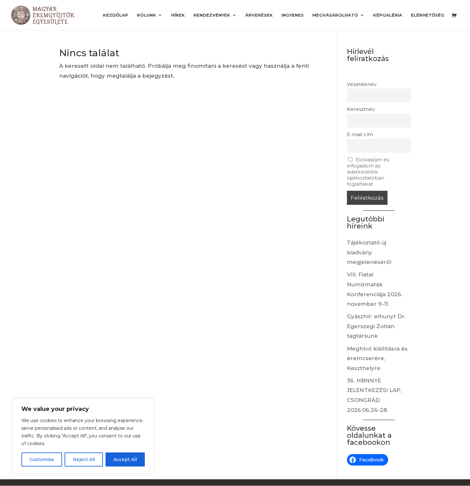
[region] (83, 435)
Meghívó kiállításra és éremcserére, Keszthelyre (377, 358)
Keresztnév (361, 109)
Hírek (178, 15)
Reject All (84, 459)
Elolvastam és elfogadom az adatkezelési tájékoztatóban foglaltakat (368, 172)
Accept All (125, 459)
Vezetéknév (361, 84)
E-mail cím (360, 134)
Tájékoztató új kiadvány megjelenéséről (369, 252)
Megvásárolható (335, 15)
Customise (41, 459)
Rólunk (146, 15)
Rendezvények (211, 15)
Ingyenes (292, 15)
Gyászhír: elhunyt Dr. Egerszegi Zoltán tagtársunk (376, 326)
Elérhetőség (427, 15)
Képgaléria (387, 15)
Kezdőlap (115, 15)
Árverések (259, 15)
